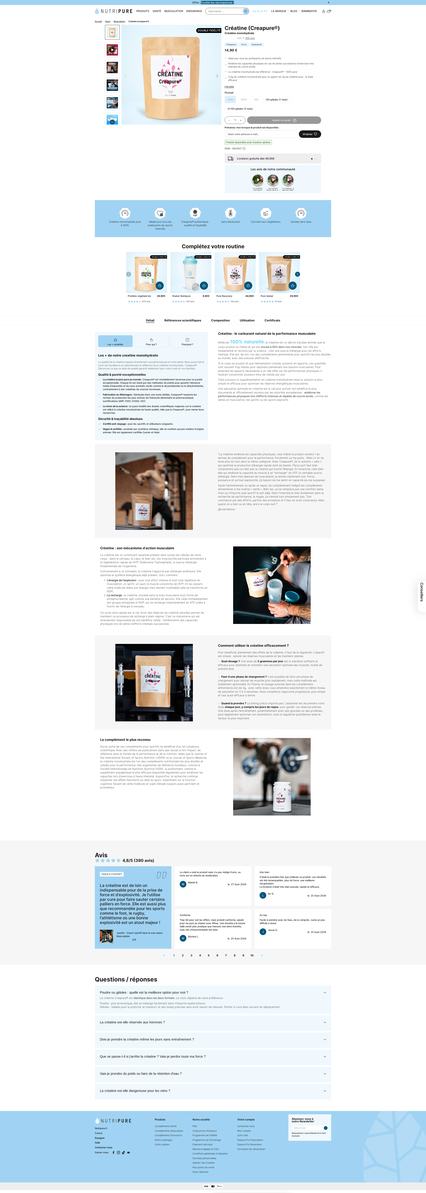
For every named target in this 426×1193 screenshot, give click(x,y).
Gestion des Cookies (203, 1162)
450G (244, 99)
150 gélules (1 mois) (277, 99)
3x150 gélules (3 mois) (240, 108)
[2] (228, 38)
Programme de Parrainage (207, 1139)
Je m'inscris (325, 1128)
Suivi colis (242, 1135)
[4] (233, 38)
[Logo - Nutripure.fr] (113, 10)
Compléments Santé (166, 1126)
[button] (312, 158)
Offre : (213, 2)
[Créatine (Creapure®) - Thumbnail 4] (112, 102)
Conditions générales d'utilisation (210, 1153)
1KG (256, 99)
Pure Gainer (267, 296)
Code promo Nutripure (205, 1130)
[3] (230, 38)
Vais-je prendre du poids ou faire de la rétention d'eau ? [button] (141, 1073)
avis (250, 38)
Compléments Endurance (168, 1135)
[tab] (115, 341)
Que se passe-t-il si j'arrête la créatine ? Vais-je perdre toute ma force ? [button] (153, 1056)
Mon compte (244, 1130)
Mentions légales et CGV (206, 1149)
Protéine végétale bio (139, 296)
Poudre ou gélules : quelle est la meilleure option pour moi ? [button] (144, 992)
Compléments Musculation (169, 1130)
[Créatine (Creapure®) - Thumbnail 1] (112, 32)
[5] (235, 38)
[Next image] (217, 75)
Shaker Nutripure (181, 296)
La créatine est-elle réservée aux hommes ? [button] (132, 1022)
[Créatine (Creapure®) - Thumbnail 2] (112, 67)
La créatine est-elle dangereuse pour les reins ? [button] (135, 1091)
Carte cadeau (162, 1144)
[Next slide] (112, 122)
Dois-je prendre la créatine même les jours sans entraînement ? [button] (147, 1039)
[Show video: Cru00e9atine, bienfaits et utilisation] (112, 49)
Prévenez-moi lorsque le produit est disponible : (252, 127)
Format (229, 92)
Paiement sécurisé (202, 1144)
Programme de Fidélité (205, 1135)
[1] (225, 38)
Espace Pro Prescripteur (250, 1139)
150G (230, 99)
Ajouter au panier (160, 286)
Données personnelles (204, 1158)
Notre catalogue (163, 1139)
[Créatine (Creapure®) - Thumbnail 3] (112, 85)
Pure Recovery (224, 296)
